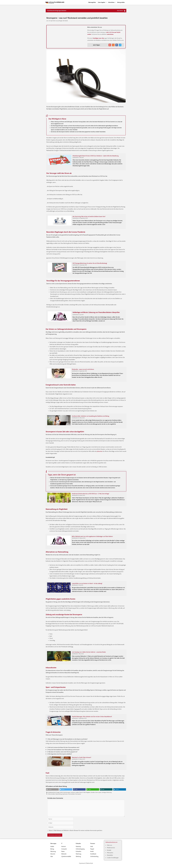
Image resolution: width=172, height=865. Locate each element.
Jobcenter (99, 451)
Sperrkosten (65, 794)
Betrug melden (121, 2)
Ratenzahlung (59, 794)
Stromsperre (78, 794)
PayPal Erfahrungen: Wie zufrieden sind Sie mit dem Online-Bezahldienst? (92, 716)
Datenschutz (89, 863)
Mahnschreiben (51, 794)
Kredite (77, 792)
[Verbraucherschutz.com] (54, 2)
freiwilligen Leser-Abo (98, 38)
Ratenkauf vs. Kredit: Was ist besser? (81, 757)
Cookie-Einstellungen (113, 857)
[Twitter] (120, 45)
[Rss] (113, 45)
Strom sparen (98, 792)
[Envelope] (110, 45)
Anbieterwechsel (52, 792)
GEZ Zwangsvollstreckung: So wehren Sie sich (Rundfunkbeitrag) (90, 263)
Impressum (82, 863)
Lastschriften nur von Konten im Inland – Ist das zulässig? (87, 583)
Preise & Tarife (82, 792)
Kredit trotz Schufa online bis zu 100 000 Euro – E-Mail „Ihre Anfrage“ (90, 493)
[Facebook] (116, 45)
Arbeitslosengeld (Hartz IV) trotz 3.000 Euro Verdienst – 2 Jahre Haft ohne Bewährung (95, 156)
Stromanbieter (71, 794)
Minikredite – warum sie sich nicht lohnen (83, 369)
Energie (57, 792)
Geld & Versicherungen (65, 792)
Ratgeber (88, 792)
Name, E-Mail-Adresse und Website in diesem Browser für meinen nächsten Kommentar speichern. (75, 830)
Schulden (93, 792)
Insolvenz (73, 792)
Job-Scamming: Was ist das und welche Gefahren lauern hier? (89, 216)
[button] (52, 789)
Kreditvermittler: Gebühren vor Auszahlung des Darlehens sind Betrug (90, 416)
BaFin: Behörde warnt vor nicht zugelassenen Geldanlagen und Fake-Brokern (92, 536)
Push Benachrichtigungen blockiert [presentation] (56, 10)
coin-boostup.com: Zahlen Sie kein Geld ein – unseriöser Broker (89, 652)
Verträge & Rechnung (107, 792)
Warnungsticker (92, 2)
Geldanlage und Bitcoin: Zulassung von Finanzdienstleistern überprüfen (96, 312)
